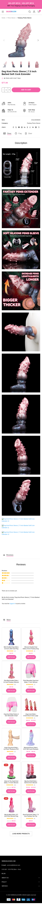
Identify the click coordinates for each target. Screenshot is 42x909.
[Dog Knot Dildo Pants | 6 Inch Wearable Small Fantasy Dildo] (11, 704)
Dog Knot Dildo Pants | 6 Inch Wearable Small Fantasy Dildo (11, 715)
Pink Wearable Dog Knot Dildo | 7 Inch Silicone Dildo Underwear (30, 682)
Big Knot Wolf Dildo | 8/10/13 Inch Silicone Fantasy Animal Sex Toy (31, 782)
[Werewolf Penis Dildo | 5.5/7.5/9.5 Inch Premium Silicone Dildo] (31, 737)
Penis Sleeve (12, 18)
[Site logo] (11, 11)
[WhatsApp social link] (30, 127)
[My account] (34, 11)
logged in (12, 603)
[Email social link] (18, 127)
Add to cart (26, 90)
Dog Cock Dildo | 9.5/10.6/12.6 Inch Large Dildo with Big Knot (30, 715)
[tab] (7, 133)
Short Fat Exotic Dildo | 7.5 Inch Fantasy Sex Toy (31, 815)
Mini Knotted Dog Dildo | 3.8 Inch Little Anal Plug (11, 647)
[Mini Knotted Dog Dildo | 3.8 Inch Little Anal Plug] (11, 637)
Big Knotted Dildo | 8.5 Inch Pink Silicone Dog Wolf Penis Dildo (11, 816)
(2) (15, 651)
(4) (34, 718)
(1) (34, 684)
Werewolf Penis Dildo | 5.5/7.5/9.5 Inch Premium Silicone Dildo (30, 749)
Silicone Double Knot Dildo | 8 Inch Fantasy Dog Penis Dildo (31, 648)
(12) (15, 785)
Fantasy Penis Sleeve (24, 18)
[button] (4, 40)
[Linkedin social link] (24, 127)
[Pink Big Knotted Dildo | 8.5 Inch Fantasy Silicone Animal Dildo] (11, 670)
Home (3, 18)
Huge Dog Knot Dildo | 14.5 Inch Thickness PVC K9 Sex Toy (11, 749)
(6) (34, 818)
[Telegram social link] (35, 127)
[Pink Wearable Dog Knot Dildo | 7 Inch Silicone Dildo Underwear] (31, 670)
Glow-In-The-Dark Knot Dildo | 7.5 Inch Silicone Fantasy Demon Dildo (11, 782)
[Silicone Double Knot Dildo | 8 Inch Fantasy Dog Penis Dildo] (31, 637)
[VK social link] (32, 127)
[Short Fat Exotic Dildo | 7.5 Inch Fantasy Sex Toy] (31, 804)
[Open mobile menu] (3, 11)
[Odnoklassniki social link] (27, 127)
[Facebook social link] (13, 127)
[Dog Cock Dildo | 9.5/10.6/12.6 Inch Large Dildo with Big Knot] (31, 704)
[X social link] (16, 127)
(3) (34, 651)
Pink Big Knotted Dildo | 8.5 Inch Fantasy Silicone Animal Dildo (11, 682)
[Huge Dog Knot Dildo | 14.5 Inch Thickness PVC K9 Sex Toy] (11, 737)
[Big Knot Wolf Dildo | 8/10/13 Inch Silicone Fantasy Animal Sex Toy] (31, 771)
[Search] (29, 11)
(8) (15, 684)
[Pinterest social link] (21, 127)
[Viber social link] (38, 127)
